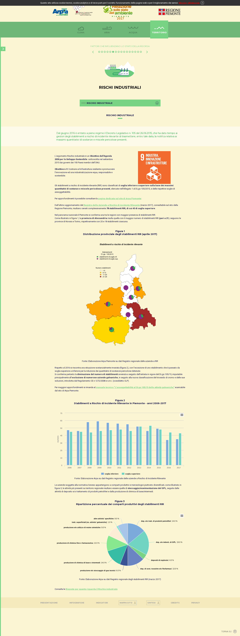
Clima (80, 32)
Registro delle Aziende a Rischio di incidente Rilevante (111, 205)
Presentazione (49, 603)
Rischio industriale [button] (99, 103)
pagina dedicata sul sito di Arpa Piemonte (119, 198)
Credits (175, 603)
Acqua (133, 32)
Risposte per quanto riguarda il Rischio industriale (92, 589)
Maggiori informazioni (189, 3)
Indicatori (102, 603)
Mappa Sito (126, 603)
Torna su (226, 631)
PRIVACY (195, 603)
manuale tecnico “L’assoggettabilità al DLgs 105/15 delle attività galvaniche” (135, 387)
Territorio (159, 32)
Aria (107, 32)
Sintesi (151, 603)
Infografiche (76, 603)
